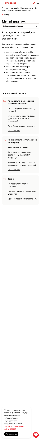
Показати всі (14, 130)
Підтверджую (11, 434)
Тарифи (11, 179)
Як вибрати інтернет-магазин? (21, 126)
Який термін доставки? (18, 147)
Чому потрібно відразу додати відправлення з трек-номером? (22, 163)
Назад (5, 15)
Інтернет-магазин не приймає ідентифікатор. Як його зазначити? (21, 118)
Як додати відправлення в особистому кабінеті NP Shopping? (19, 155)
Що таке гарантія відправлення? (22, 199)
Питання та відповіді (10, 8)
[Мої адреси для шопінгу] (33, 2)
